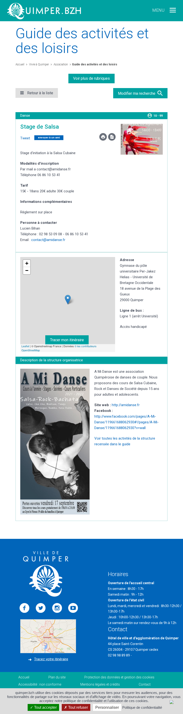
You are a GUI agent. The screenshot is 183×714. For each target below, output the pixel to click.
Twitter (41, 608)
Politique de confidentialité (142, 707)
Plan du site (57, 677)
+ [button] (26, 263)
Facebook (25, 608)
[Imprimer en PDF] (112, 139)
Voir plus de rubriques (91, 78)
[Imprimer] (103, 139)
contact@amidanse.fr (48, 240)
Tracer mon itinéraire (67, 340)
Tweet (25, 138)
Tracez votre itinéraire (51, 659)
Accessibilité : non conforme (39, 684)
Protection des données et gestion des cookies (119, 677)
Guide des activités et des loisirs (94, 64)
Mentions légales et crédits (100, 684)
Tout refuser (77, 707)
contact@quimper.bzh (149, 655)
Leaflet (25, 346)
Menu (158, 10)
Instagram (57, 608)
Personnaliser (107, 707)
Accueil (19, 64)
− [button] (26, 270)
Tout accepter (45, 707)
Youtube (73, 608)
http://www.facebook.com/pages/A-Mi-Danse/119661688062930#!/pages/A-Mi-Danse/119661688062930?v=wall (126, 422)
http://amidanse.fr (126, 405)
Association (60, 64)
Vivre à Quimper (38, 64)
